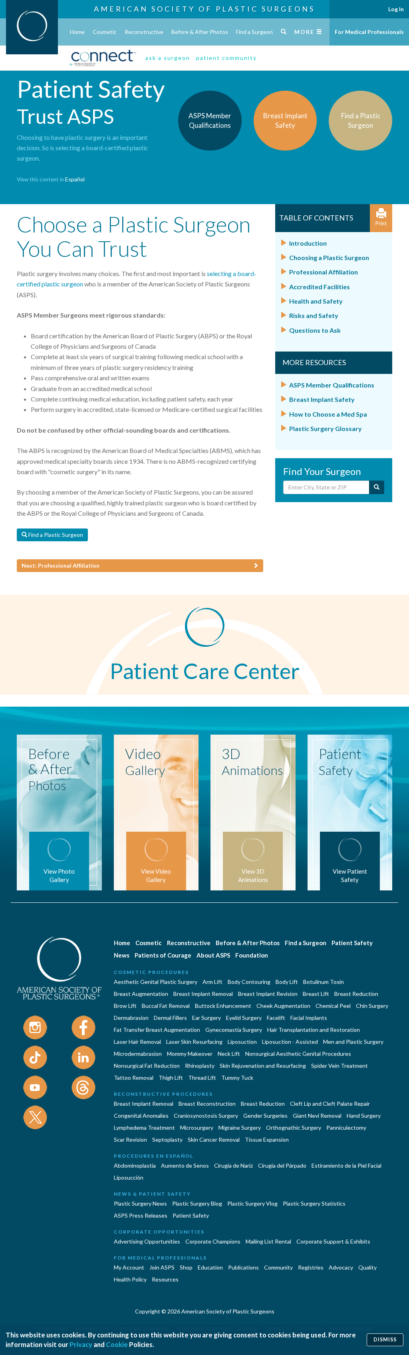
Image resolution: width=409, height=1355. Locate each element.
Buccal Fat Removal (166, 1005)
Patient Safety (352, 942)
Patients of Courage (163, 955)
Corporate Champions (212, 1241)
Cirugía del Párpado (282, 1165)
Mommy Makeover (189, 1053)
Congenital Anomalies (141, 1115)
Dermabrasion (131, 1017)
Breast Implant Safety (322, 399)
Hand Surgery (364, 1115)
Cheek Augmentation (283, 1005)
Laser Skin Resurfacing (194, 1041)
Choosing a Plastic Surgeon (329, 257)
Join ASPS (162, 1267)
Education (210, 1267)
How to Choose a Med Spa (328, 414)
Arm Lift (212, 981)
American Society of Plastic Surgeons (204, 8)
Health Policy (130, 1279)
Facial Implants (308, 1017)
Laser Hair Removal (137, 1041)
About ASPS (213, 955)
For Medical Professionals (369, 31)
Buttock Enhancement (223, 1005)
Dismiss (385, 1340)
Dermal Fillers (170, 1017)
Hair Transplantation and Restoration (313, 1029)
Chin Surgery (372, 1005)
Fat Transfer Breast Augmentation (157, 1029)
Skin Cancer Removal (214, 1139)
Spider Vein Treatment (339, 1065)
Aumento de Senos (185, 1165)
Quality (367, 1267)
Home (77, 31)
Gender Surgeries (265, 1115)
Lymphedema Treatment (144, 1127)
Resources (165, 1279)
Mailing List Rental (268, 1241)
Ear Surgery (206, 1017)
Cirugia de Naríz (233, 1165)
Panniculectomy (346, 1127)
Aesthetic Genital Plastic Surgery (155, 981)
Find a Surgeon (254, 31)
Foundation (251, 955)
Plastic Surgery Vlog (252, 1203)
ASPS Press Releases (140, 1215)
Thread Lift (202, 1077)
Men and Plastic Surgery (353, 1041)
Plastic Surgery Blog (197, 1203)
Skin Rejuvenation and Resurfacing (263, 1065)
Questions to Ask (315, 330)
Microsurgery (196, 1127)
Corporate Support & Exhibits (333, 1241)
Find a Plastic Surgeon (55, 534)
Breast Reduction (356, 993)
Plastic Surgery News (140, 1203)
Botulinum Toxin (323, 981)
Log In (396, 9)
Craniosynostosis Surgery (206, 1115)
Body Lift (287, 981)
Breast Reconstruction (207, 1103)
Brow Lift (125, 1005)
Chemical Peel (333, 1005)
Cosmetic (105, 31)
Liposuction (242, 1041)
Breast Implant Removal (203, 993)
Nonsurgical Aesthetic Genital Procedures (298, 1053)
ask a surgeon (167, 57)
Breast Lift (316, 993)
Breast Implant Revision (268, 993)
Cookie (117, 1344)
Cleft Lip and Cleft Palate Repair (330, 1103)
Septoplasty (167, 1139)
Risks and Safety (313, 315)
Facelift (276, 1017)
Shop (186, 1267)
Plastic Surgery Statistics (314, 1203)
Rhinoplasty (199, 1065)
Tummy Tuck (237, 1077)
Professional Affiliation (323, 272)
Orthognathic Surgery (293, 1127)
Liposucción (128, 1177)
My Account (129, 1267)
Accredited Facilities (319, 286)
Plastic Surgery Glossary (325, 428)
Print (381, 223)
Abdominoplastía (135, 1165)
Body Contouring (249, 981)
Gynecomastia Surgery (233, 1029)
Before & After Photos (199, 31)
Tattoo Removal (133, 1077)
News (121, 955)
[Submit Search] (376, 487)
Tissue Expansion (267, 1139)
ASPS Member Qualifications (331, 385)
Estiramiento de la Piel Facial (346, 1165)
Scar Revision (130, 1139)
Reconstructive (144, 31)
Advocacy (341, 1267)
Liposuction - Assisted (290, 1041)
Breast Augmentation (141, 993)
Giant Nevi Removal (317, 1115)
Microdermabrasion (138, 1053)
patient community (226, 57)
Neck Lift (229, 1053)
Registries (311, 1267)
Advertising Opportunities (147, 1241)
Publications (243, 1267)
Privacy (80, 1344)
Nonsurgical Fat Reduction (147, 1065)
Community (278, 1267)
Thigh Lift (171, 1077)
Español (75, 179)
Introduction (308, 243)
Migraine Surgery (239, 1127)
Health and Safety (316, 301)
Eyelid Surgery (244, 1017)
